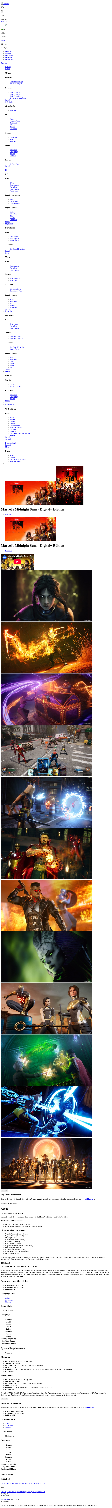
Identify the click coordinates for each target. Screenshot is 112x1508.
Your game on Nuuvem (18, 459)
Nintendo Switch (15, 337)
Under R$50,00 (15, 94)
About (12, 455)
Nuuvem (13, 110)
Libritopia (13, 429)
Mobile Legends (15, 386)
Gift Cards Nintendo (17, 347)
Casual (12, 361)
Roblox (12, 154)
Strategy (8, 1302)
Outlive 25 (13, 431)
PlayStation (14, 137)
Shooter (12, 218)
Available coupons (16, 84)
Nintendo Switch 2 (16, 338)
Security (42, 1483)
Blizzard (12, 127)
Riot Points (13, 123)
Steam (12, 119)
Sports (12, 365)
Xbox (12, 139)
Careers (12, 457)
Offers (12, 183)
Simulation (13, 220)
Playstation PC (15, 240)
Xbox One (13, 280)
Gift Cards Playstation (17, 249)
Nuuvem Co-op (15, 461)
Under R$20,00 (15, 92)
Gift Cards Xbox (15, 289)
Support (3, 1492)
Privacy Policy (32, 1492)
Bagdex (12, 419)
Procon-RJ (41, 1492)
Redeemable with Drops (18, 98)
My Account (9, 59)
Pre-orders (13, 187)
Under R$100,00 (15, 96)
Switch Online (15, 349)
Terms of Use (11, 1492)
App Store (13, 150)
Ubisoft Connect (15, 203)
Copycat (12, 423)
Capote (12, 421)
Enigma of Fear (15, 425)
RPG (11, 216)
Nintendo (13, 141)
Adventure (13, 214)
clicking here (89, 1199)
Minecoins (13, 129)
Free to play (14, 191)
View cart (4, 21)
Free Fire (13, 156)
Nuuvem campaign (16, 82)
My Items (8, 51)
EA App (12, 125)
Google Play (14, 152)
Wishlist (8, 53)
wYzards (13, 435)
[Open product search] (2, 10)
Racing (12, 363)
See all (7, 100)
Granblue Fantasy (16, 427)
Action (12, 212)
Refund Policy (21, 1492)
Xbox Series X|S (15, 278)
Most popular (14, 189)
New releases (14, 185)
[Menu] (2, 2)
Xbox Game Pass (16, 291)
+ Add (3, 40)
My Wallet (8, 57)
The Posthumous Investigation (20, 433)
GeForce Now (15, 164)
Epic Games (14, 201)
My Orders (9, 55)
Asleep (12, 417)
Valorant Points (15, 121)
